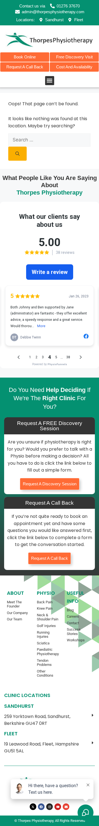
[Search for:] (49, 140)
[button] (49, 80)
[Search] (17, 154)
